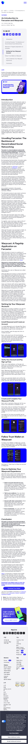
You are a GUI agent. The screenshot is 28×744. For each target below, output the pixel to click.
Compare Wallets (6, 698)
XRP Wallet (7, 672)
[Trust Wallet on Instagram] (10, 633)
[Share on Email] (19, 34)
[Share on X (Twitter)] (7, 34)
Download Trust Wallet (14, 588)
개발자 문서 (19, 660)
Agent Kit (20, 668)
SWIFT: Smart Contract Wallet (20, 648)
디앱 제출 (18, 664)
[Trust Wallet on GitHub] (7, 633)
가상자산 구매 (20, 640)
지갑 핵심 (18, 662)
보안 (5, 692)
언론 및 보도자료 (7, 689)
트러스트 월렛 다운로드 (11, 620)
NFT (17, 645)
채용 (5, 687)
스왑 (17, 641)
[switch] (25, 2)
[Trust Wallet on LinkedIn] (21, 633)
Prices (7, 660)
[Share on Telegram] (13, 34)
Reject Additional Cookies (14, 737)
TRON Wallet (7, 670)
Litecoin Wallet (6, 677)
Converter (6, 662)
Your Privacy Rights (14, 733)
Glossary (6, 696)
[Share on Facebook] (4, 34)
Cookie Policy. (19, 730)
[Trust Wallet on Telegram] (18, 633)
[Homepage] (2, 2)
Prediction (20, 654)
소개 (5, 685)
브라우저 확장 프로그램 (7, 642)
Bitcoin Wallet (7, 667)
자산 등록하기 (20, 666)
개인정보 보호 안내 (7, 705)
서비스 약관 (7, 702)
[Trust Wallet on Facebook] (4, 633)
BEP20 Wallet (7, 679)
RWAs (19, 650)
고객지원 (6, 701)
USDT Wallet (7, 668)
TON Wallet (7, 674)
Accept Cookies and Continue (14, 741)
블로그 (5, 694)
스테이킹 (18, 643)
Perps (19, 652)
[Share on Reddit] (10, 34)
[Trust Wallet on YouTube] (24, 633)
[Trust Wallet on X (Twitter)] (12, 633)
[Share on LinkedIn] (16, 34)
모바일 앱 (6, 640)
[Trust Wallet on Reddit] (15, 633)
